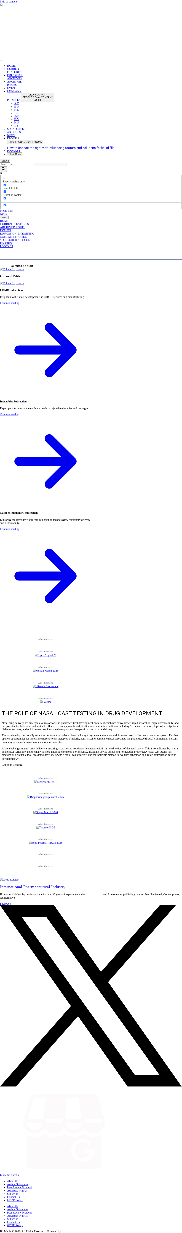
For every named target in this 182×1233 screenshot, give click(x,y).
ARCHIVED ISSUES (12, 227)
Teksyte (65, 1231)
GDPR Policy (15, 1200)
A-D (16, 103)
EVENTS (5, 230)
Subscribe (12, 1193)
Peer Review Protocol (19, 1187)
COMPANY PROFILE (13, 236)
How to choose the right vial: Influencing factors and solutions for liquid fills (60, 148)
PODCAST (6, 246)
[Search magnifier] (3, 169)
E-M (16, 106)
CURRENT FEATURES (14, 223)
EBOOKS (6, 243)
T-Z (16, 112)
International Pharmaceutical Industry (32, 887)
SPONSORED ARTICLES (15, 239)
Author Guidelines (17, 1184)
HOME (4, 220)
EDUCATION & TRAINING (17, 233)
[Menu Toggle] (1, 60)
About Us (12, 1181)
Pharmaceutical (93, 894)
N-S (16, 109)
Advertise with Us (17, 1190)
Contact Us (13, 1196)
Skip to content (8, 1)
